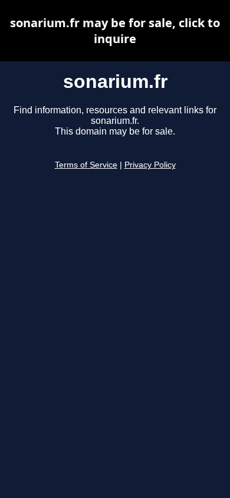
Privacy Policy (150, 164)
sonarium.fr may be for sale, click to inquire (115, 31)
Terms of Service (86, 164)
